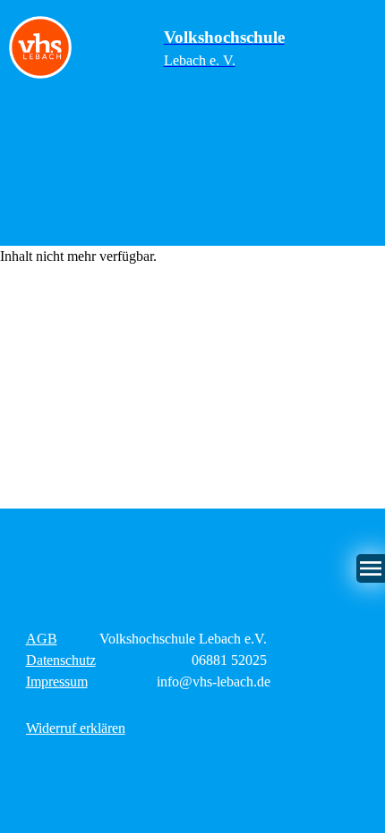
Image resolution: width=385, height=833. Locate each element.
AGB (41, 638)
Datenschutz (61, 660)
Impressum (57, 681)
